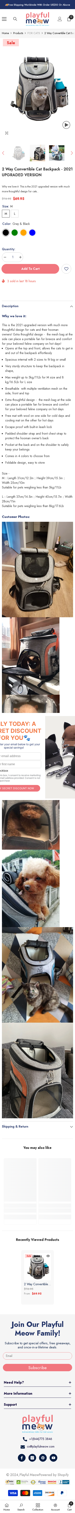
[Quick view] (48, 1256)
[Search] (15, 19)
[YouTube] (53, 1458)
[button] (3, 153)
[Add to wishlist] (66, 269)
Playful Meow (29, 1474)
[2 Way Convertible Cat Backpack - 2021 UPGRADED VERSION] (37, 1266)
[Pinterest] (43, 1458)
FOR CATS (34, 33)
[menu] (4, 19)
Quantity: (8, 249)
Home (5, 33)
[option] (37, 88)
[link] (20, 1210)
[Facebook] (22, 1458)
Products (18, 33)
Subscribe (37, 1367)
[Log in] (60, 19)
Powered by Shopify (54, 1474)
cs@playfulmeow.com (40, 1446)
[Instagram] (32, 1458)
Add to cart (31, 268)
